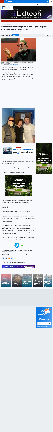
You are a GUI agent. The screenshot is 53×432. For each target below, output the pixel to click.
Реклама (43, 4)
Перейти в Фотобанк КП (13, 64)
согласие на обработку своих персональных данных (42, 326)
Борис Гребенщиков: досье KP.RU (19, 262)
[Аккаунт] (51, 1)
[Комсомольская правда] (9, 1)
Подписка (49, 4)
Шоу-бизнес (6, 262)
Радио (39, 4)
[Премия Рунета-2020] (16, 1)
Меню (2, 1)
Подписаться (15, 35)
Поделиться (49, 35)
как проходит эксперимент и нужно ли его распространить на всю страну (23, 151)
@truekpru (12, 251)
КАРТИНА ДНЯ (11, 262)
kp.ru (33, 254)
